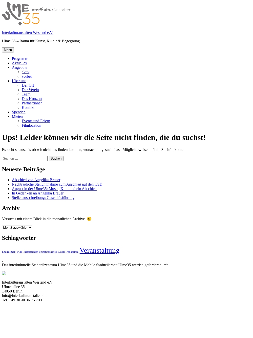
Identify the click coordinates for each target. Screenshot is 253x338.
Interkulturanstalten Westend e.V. (27, 32)
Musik (61, 251)
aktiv (25, 72)
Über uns (19, 81)
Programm (20, 58)
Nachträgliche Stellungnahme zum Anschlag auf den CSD (57, 184)
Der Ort (28, 85)
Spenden (18, 112)
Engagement (9, 251)
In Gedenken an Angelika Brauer (37, 193)
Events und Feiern (36, 121)
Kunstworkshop (48, 251)
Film (19, 251)
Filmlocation (31, 125)
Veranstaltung (100, 250)
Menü (8, 50)
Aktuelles (19, 63)
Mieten (17, 116)
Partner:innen (32, 103)
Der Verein (30, 90)
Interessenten (30, 251)
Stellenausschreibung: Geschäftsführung (43, 197)
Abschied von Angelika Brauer (36, 180)
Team (26, 94)
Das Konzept (32, 99)
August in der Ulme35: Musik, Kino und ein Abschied (54, 189)
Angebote (19, 67)
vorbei (27, 76)
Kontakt (28, 107)
